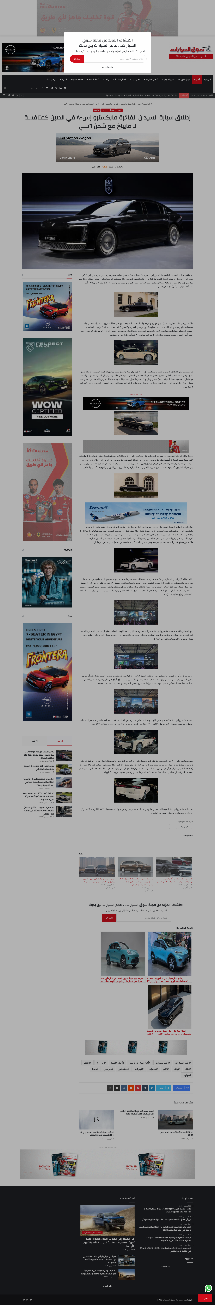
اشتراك (76, 58)
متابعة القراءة (107, 67)
